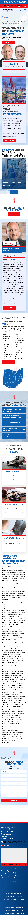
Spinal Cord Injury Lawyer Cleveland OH (14, 893)
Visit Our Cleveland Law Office (14, 864)
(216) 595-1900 (21, 6)
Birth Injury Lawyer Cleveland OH (14, 888)
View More (14, 214)
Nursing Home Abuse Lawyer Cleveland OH (14, 907)
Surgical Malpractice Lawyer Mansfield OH (14, 910)
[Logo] (9, 829)
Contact (8, 362)
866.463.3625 (8, 838)
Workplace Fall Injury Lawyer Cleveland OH (14, 904)
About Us (9, 308)
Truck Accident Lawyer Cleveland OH (14, 896)
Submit (14, 800)
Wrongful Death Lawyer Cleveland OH (14, 890)
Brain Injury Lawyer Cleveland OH (14, 902)
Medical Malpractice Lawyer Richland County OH (14, 913)
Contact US (8, 42)
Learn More (6, 185)
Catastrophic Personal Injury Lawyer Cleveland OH (14, 899)
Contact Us (9, 140)
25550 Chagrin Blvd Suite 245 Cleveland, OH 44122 (14, 842)
